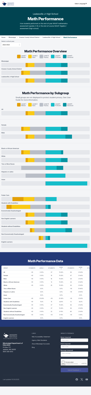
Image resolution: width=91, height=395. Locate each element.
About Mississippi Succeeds (41, 344)
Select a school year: (7, 41)
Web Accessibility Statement (41, 337)
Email (65, 343)
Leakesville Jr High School (51, 37)
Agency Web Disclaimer (39, 340)
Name (66, 337)
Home (3, 37)
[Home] (8, 3)
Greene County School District (29, 37)
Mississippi (12, 37)
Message (67, 350)
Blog (33, 347)
